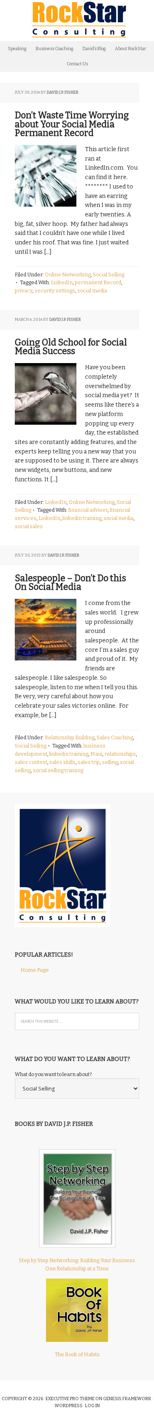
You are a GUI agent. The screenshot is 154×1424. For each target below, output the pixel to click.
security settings (54, 291)
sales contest (31, 762)
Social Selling (108, 274)
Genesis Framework (127, 1398)
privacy (23, 291)
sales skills (62, 762)
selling (110, 762)
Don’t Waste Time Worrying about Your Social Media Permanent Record (72, 124)
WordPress (69, 1405)
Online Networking (68, 274)
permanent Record (98, 282)
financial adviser (88, 510)
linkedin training (81, 518)
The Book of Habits (77, 1354)
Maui (96, 754)
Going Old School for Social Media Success (71, 347)
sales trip (89, 762)
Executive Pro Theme (70, 1398)
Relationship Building (69, 737)
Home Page (35, 970)
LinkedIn (62, 282)
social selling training (58, 770)
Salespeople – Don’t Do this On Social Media (70, 582)
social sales (29, 526)
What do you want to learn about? (53, 1074)
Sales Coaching (115, 737)
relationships (120, 754)
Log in (92, 1405)
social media (92, 291)
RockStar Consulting (77, 20)
